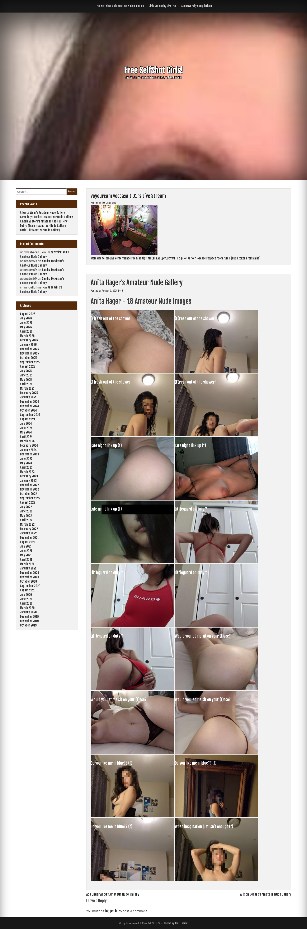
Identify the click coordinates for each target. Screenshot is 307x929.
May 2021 (26, 555)
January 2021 (28, 568)
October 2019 (28, 625)
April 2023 (26, 467)
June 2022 (26, 511)
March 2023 (27, 472)
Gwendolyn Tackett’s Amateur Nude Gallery (46, 217)
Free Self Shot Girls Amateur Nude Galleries (119, 6)
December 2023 (29, 454)
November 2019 (29, 621)
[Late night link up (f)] (133, 498)
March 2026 (27, 336)
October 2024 (28, 410)
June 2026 (26, 322)
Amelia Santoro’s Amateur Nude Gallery (43, 221)
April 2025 (26, 384)
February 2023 (29, 476)
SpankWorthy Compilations (196, 6)
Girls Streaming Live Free (162, 6)
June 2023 (26, 458)
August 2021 (27, 542)
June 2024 (26, 428)
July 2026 (26, 318)
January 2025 (28, 397)
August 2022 (27, 502)
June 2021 (26, 551)
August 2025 (27, 366)
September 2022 (30, 498)
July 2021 (26, 546)
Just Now (110, 203)
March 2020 (27, 608)
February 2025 (29, 393)
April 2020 (26, 603)
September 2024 (30, 415)
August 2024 (27, 419)
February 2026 (29, 340)
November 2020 (29, 577)
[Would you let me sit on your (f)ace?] (216, 689)
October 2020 (28, 581)
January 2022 (28, 533)
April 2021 (26, 559)
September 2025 (30, 362)
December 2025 (29, 349)
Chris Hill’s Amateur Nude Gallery (40, 230)
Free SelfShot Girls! (153, 70)
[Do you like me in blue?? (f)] (133, 816)
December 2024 (29, 401)
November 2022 (29, 489)
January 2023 (28, 480)
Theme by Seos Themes (176, 923)
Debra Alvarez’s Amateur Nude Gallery (43, 225)
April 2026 (26, 331)
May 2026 (26, 327)
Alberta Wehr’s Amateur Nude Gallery (42, 212)
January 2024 (28, 450)
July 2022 (26, 507)
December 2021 (29, 537)
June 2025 (26, 375)
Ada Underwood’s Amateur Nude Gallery (112, 894)
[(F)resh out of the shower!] (133, 371)
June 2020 (26, 599)
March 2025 (27, 388)
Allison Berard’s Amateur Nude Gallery (265, 894)
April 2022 (26, 520)
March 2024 (27, 441)
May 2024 (26, 432)
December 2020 (29, 572)
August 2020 (27, 590)
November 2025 (29, 353)
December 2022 (29, 485)
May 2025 (26, 379)
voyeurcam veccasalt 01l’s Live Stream (128, 196)
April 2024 (26, 436)
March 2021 (27, 564)
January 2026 (28, 344)
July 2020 (26, 594)
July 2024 (26, 423)
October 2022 (28, 494)
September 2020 (30, 586)
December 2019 (29, 616)
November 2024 (29, 406)
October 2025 (28, 358)
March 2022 (27, 524)
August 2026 (27, 314)
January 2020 (28, 612)
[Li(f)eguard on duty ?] (216, 562)
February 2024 (29, 445)
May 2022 (26, 515)
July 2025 (26, 371)
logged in (111, 911)
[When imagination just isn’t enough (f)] (216, 879)
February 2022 (29, 529)
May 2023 (26, 463)
